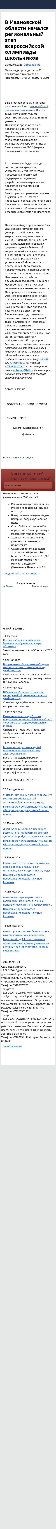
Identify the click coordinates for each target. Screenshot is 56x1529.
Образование (32, 64)
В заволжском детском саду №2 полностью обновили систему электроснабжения (22, 750)
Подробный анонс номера (21, 573)
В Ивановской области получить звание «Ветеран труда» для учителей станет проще (27, 810)
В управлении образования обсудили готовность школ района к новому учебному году (26, 667)
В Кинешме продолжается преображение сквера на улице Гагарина (22, 878)
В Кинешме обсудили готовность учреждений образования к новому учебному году (25, 695)
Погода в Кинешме (25, 583)
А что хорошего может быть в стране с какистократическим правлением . (27, 933)
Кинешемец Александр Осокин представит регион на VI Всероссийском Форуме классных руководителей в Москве (27, 721)
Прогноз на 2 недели (40, 586)
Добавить (28, 434)
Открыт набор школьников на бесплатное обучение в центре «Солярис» (22, 643)
